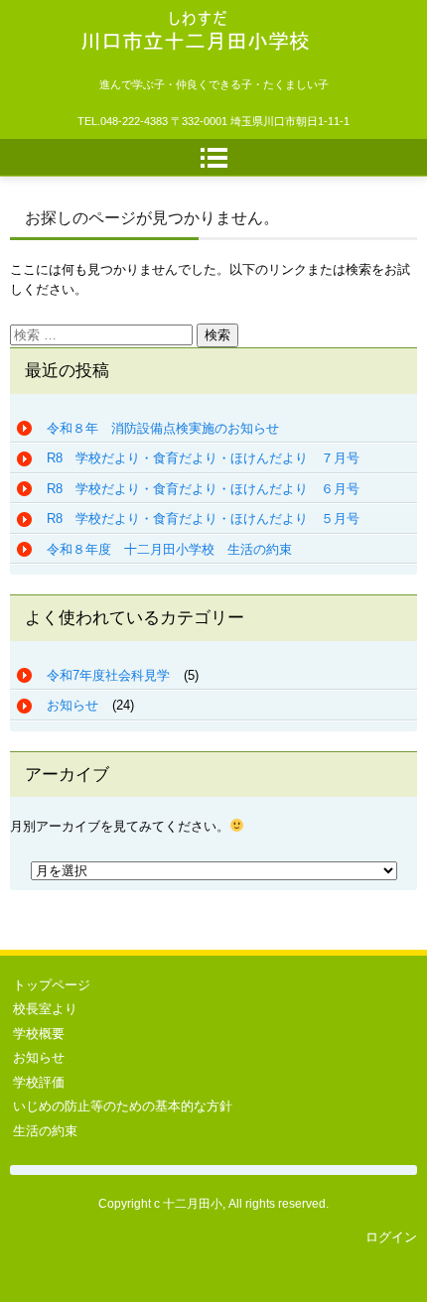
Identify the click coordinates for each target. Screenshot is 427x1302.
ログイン (391, 1237)
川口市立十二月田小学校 (177, 79)
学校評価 (39, 1082)
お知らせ (72, 705)
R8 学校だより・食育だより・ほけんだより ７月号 (203, 458)
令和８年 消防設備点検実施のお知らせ (163, 428)
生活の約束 (45, 1130)
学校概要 (39, 1033)
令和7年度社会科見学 (108, 675)
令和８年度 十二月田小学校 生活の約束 (169, 549)
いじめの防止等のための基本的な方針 (122, 1106)
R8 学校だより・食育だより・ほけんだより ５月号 (203, 518)
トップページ (51, 984)
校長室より (45, 1008)
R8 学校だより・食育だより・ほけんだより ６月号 (203, 488)
